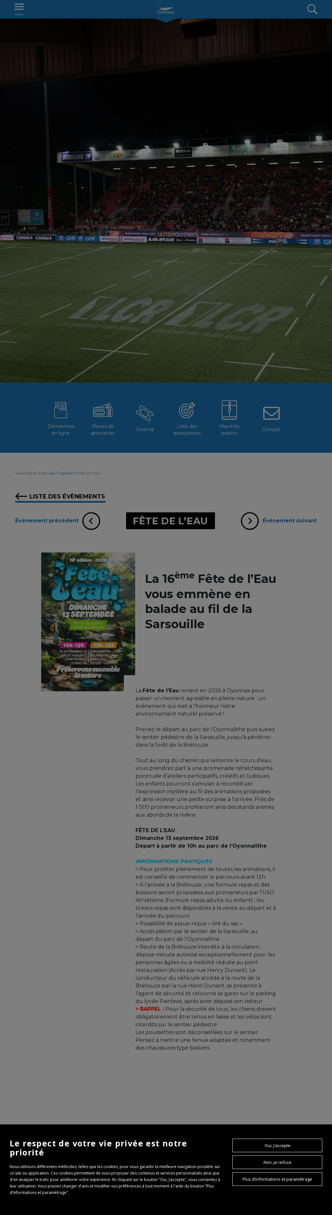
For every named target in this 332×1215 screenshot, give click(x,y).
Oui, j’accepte (277, 1145)
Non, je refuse (277, 1162)
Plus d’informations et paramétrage (277, 1179)
